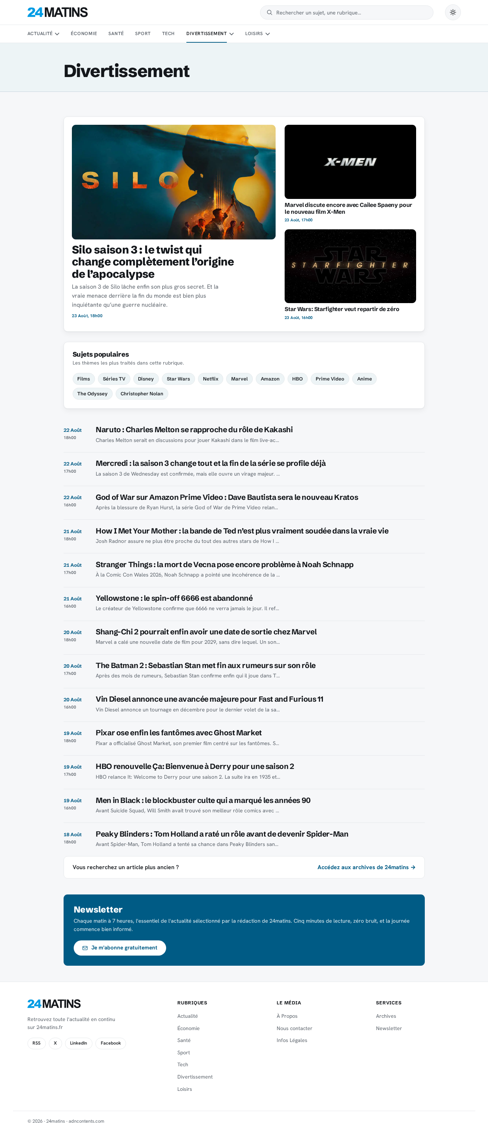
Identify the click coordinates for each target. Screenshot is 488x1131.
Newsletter (389, 1028)
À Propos (287, 1016)
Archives (386, 1016)
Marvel (239, 379)
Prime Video (330, 379)
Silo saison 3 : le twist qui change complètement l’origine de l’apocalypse (153, 262)
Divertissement (206, 33)
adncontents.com (86, 1121)
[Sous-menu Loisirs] (267, 34)
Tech (168, 33)
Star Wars (178, 379)
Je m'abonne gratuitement (124, 947)
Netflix (211, 379)
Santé (116, 33)
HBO (297, 379)
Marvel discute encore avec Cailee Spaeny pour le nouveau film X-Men (348, 208)
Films (83, 379)
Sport (143, 33)
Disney (146, 379)
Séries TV (114, 379)
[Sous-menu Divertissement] (231, 34)
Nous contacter (294, 1028)
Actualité (40, 33)
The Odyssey (92, 393)
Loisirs (254, 33)
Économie (84, 33)
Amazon (270, 379)
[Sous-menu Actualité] (57, 34)
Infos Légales (292, 1040)
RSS (36, 1043)
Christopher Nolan (142, 393)
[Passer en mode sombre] (453, 12)
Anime (364, 379)
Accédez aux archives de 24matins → (367, 867)
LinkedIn (78, 1043)
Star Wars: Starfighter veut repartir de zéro (342, 309)
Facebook (111, 1043)
